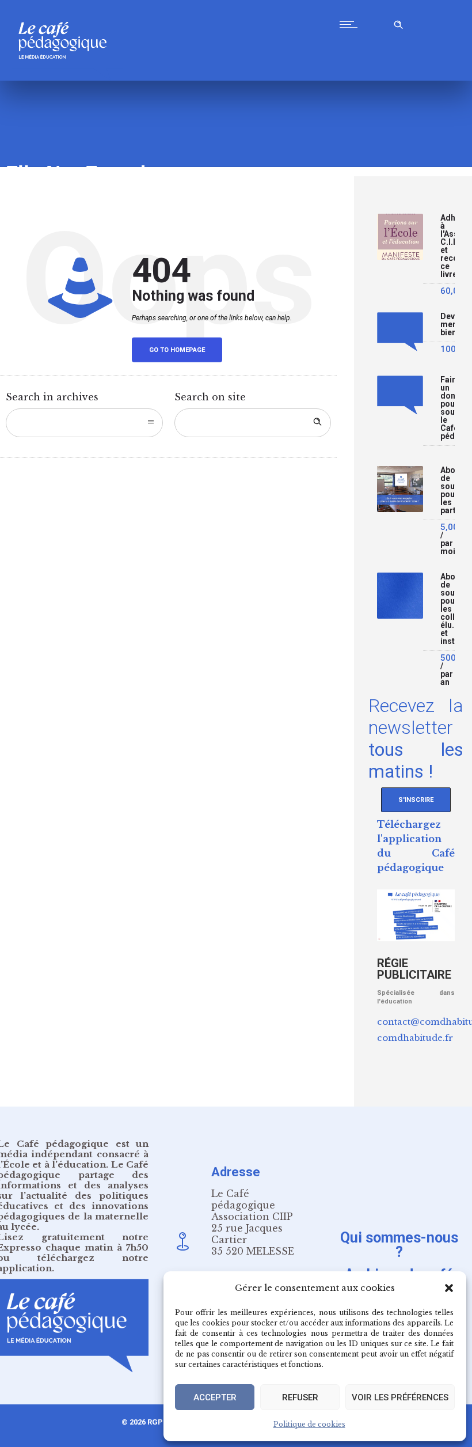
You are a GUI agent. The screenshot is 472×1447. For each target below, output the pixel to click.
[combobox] (84, 422)
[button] (449, 1288)
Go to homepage (177, 350)
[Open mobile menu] (351, 24)
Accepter (215, 1397)
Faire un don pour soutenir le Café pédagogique (447, 408)
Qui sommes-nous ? (399, 1244)
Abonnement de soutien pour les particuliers (447, 490)
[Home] (67, 77)
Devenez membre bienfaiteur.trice (447, 324)
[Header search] (398, 23)
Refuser (300, 1397)
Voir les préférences (400, 1397)
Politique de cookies (309, 1424)
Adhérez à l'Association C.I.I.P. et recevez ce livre (447, 246)
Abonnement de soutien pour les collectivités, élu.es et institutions (447, 609)
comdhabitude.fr (415, 1037)
